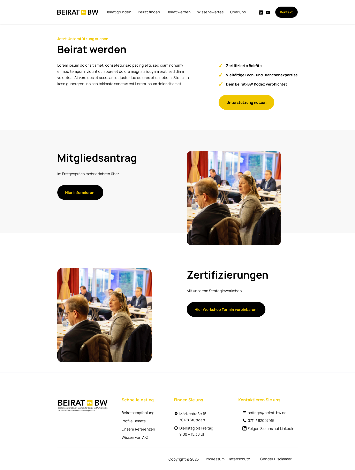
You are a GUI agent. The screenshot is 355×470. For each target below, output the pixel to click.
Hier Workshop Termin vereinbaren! (226, 309)
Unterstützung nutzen (246, 102)
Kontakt (286, 12)
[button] (118, 12)
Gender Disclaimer (276, 458)
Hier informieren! (80, 192)
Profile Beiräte (134, 420)
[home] (77, 12)
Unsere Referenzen (138, 429)
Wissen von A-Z (135, 437)
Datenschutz (239, 458)
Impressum (215, 458)
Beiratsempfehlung (138, 412)
